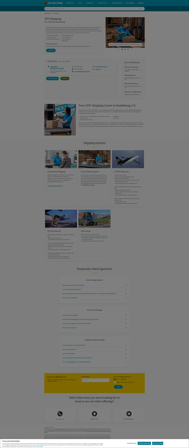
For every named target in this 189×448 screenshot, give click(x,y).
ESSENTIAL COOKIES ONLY (144, 443)
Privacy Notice (39, 446)
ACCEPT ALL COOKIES (157, 443)
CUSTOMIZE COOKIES (131, 443)
